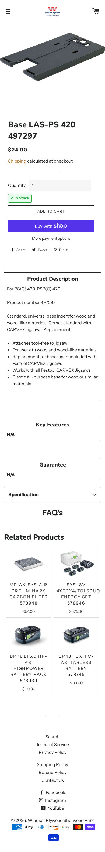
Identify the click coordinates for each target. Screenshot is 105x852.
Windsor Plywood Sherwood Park (61, 820)
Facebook (55, 792)
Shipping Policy (52, 764)
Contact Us (52, 780)
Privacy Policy (52, 752)
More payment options (51, 238)
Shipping (17, 161)
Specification (23, 495)
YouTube (55, 808)
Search (53, 736)
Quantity (17, 185)
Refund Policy (52, 772)
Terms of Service (52, 744)
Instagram (55, 800)
